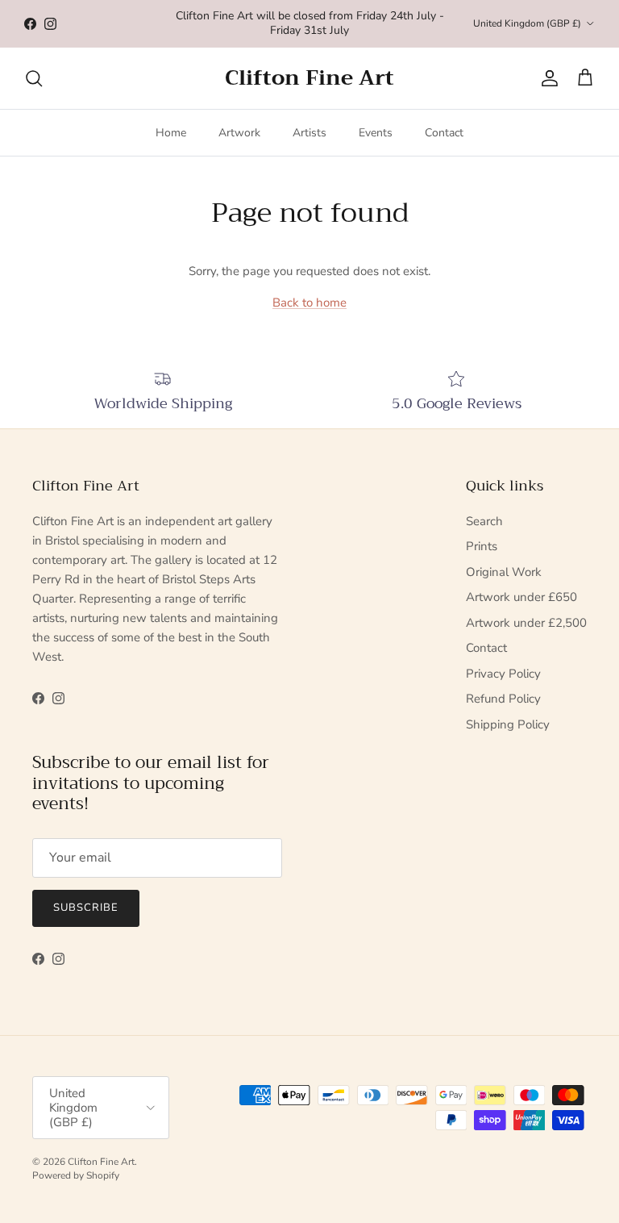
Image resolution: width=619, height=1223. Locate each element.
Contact (444, 132)
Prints (481, 546)
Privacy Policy (503, 674)
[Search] (34, 78)
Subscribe (85, 907)
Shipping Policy (508, 724)
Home (171, 132)
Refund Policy (503, 699)
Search (484, 521)
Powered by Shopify (75, 1175)
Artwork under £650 (521, 597)
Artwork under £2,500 (526, 623)
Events (376, 132)
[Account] (546, 78)
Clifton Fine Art (101, 1161)
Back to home (309, 302)
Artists (309, 132)
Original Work (504, 572)
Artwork (239, 132)
